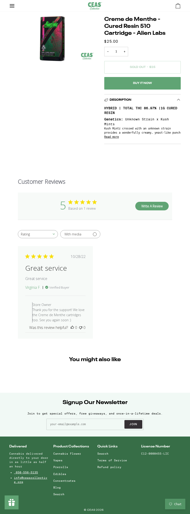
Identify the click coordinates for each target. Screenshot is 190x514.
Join (133, 424)
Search (58, 494)
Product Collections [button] (71, 446)
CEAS (91, 510)
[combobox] (38, 234)
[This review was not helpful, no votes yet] (80, 327)
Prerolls (60, 467)
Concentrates (64, 480)
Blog (57, 487)
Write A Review (152, 206)
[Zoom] (18, 52)
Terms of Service (112, 460)
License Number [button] (155, 446)
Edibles (59, 473)
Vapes (58, 460)
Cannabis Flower (67, 453)
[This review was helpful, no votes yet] (72, 327)
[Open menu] (16, 6)
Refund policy (109, 467)
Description (120, 99)
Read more (111, 136)
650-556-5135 (26, 472)
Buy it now (142, 83)
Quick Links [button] (107, 446)
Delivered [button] (18, 446)
